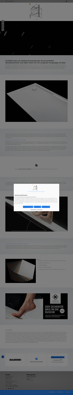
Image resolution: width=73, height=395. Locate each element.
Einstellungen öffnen (28, 206)
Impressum (39, 209)
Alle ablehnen (37, 206)
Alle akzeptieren (45, 206)
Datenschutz (33, 209)
